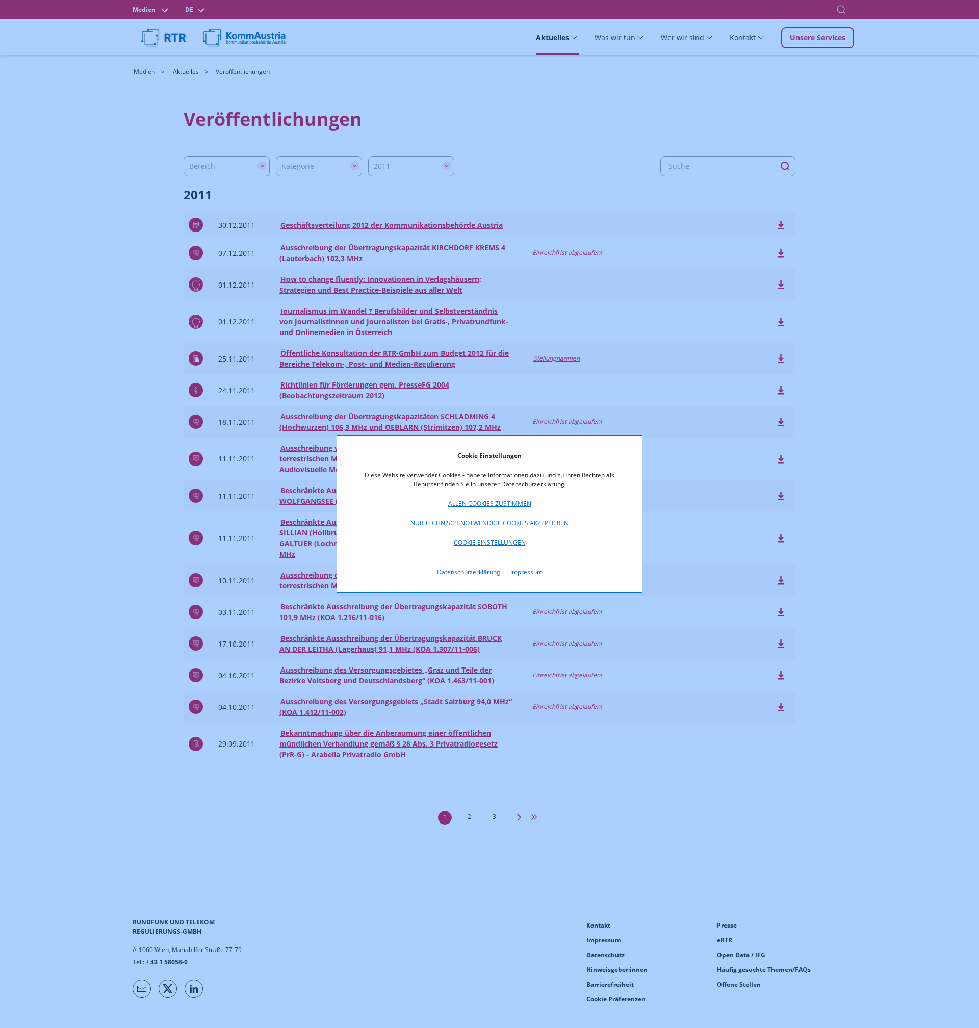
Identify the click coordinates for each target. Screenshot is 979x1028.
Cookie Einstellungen (490, 542)
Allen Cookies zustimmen (489, 503)
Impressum (526, 572)
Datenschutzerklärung (468, 572)
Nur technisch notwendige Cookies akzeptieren (489, 523)
